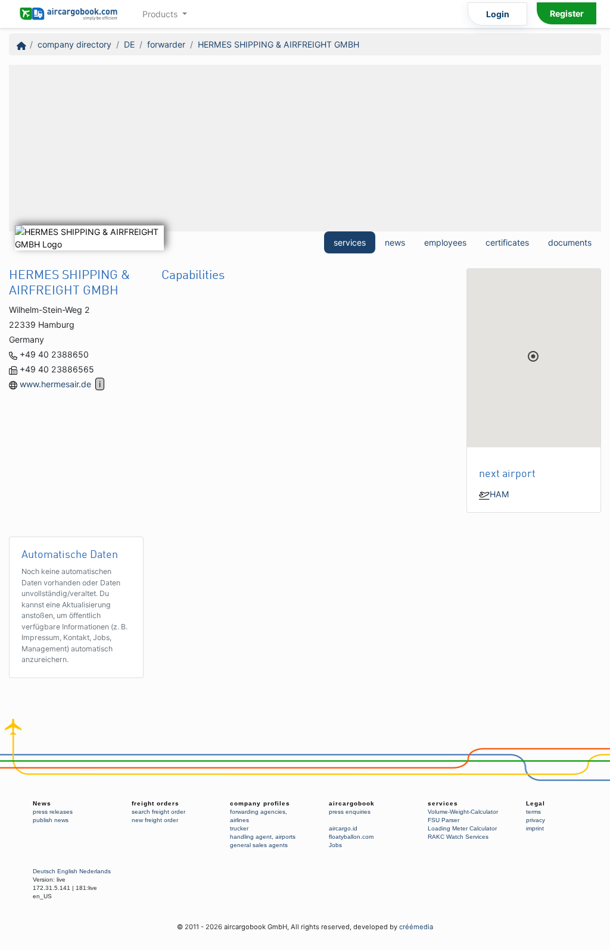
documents (570, 242)
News (42, 803)
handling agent (251, 836)
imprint (535, 828)
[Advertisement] (305, 148)
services (350, 242)
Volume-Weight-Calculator (463, 811)
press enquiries (350, 811)
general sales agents (259, 845)
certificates (507, 242)
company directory (74, 44)
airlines (239, 820)
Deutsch (44, 871)
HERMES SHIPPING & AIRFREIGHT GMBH (278, 44)
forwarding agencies (257, 811)
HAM (499, 494)
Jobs (335, 845)
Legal (535, 803)
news (395, 242)
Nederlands (95, 871)
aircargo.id (343, 828)
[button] (533, 356)
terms (533, 811)
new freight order (155, 820)
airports (285, 836)
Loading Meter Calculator (462, 828)
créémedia (416, 927)
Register (567, 13)
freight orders (155, 803)
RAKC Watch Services (458, 836)
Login (497, 14)
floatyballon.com (351, 836)
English (67, 871)
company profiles (260, 803)
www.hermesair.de (55, 384)
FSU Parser (443, 820)
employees (445, 242)
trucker (239, 828)
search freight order (158, 811)
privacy (535, 820)
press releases (53, 811)
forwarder (166, 44)
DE (129, 44)
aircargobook (352, 803)
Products (161, 14)
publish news (51, 820)
